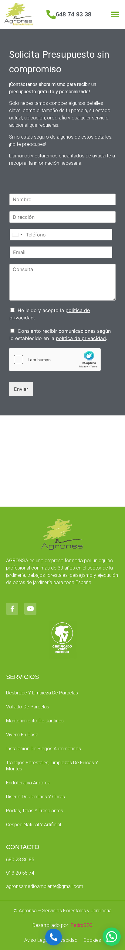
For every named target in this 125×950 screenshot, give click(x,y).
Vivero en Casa (22, 735)
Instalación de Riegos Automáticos (43, 749)
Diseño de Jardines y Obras (35, 797)
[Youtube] (30, 609)
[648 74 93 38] (51, 14)
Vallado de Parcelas (27, 707)
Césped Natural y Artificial (33, 825)
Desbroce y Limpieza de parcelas (42, 693)
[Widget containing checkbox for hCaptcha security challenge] (55, 359)
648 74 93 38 (73, 14)
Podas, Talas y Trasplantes (34, 811)
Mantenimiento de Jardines (35, 721)
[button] (115, 14)
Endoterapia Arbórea (28, 783)
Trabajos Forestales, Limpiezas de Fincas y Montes (52, 766)
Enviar (21, 389)
